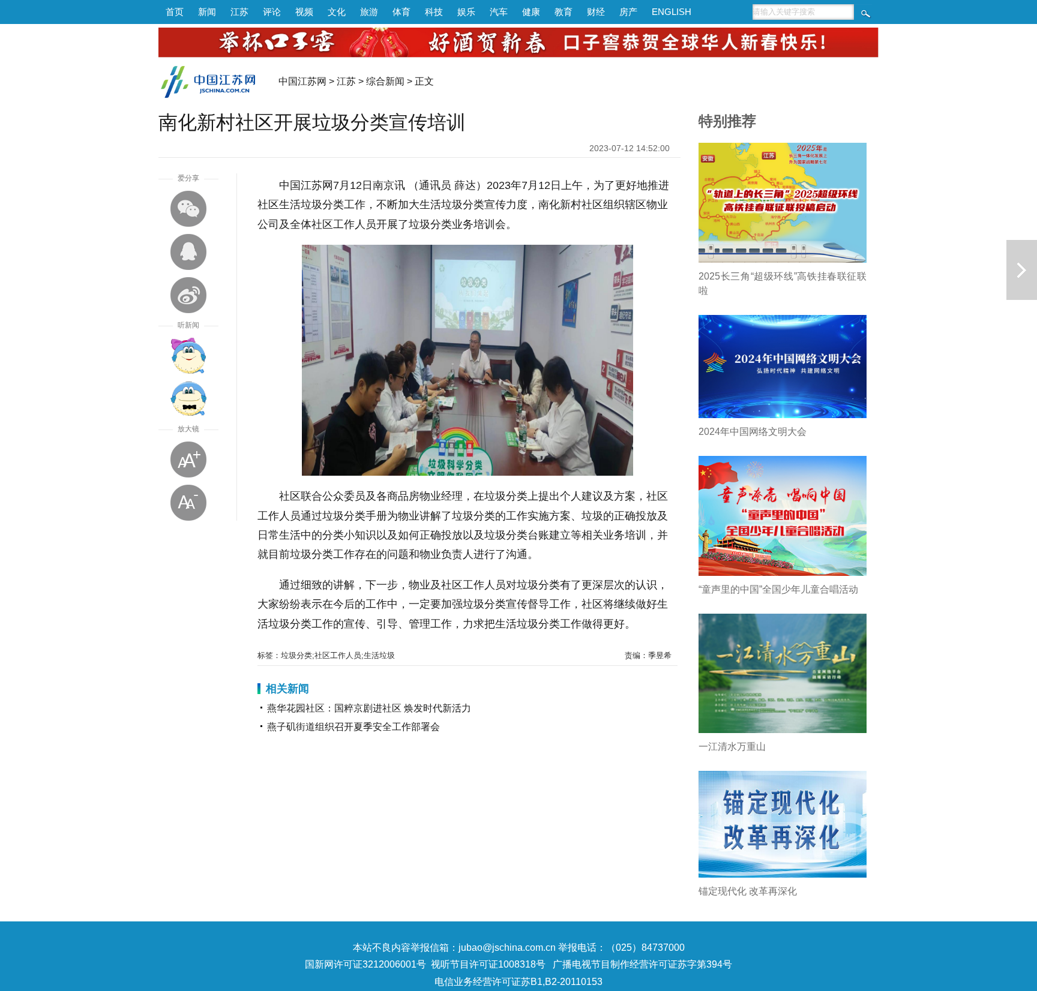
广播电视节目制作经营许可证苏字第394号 (642, 964)
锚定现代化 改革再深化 (748, 891)
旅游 (369, 12)
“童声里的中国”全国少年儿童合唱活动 (778, 589)
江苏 (239, 12)
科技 (434, 12)
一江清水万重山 (732, 746)
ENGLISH (671, 12)
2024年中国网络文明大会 (753, 432)
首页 (175, 12)
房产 (628, 12)
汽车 (499, 12)
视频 (304, 12)
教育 (564, 12)
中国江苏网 (302, 81)
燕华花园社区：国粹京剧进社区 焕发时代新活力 (369, 708)
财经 (596, 12)
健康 (531, 12)
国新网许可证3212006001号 (365, 964)
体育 (401, 12)
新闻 (207, 12)
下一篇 (1021, 270)
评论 (272, 12)
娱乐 (466, 12)
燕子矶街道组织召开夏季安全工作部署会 (353, 727)
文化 (337, 12)
